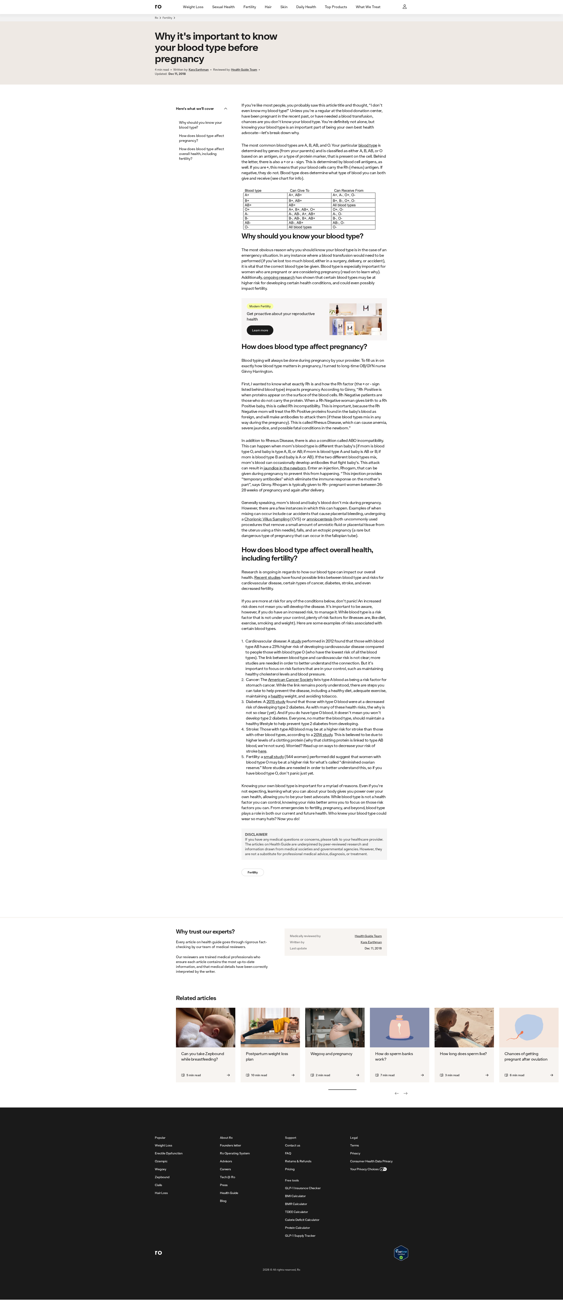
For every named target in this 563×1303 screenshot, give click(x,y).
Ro (156, 17)
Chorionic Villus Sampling (266, 519)
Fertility (167, 17)
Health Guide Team (368, 936)
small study (274, 756)
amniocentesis (320, 519)
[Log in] (405, 7)
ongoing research (279, 277)
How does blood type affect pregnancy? (201, 138)
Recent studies (267, 577)
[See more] (405, 1093)
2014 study (323, 734)
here (262, 751)
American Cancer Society (290, 679)
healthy (277, 696)
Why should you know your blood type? (200, 124)
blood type (367, 145)
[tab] (193, 7)
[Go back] (396, 1093)
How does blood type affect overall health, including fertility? (201, 153)
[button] (203, 108)
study (296, 641)
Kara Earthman (371, 942)
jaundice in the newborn (285, 468)
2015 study (276, 701)
